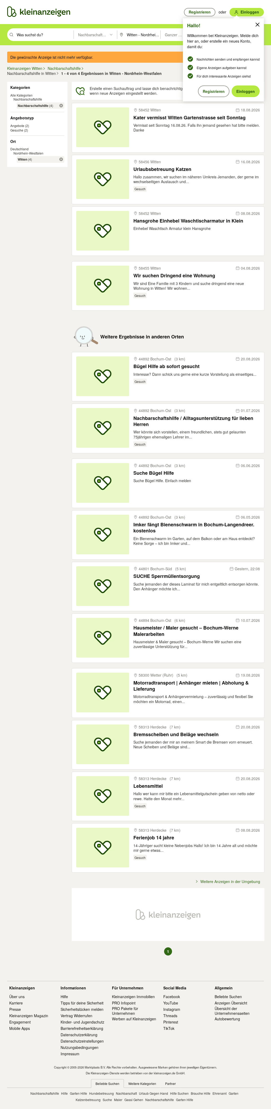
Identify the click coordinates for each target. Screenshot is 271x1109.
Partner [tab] (170, 1083)
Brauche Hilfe (200, 1093)
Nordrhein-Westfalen (28, 153)
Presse (15, 1009)
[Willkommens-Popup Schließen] (257, 24)
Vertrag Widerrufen (76, 1015)
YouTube (170, 1003)
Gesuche (16, 130)
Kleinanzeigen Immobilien (133, 996)
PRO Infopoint (124, 1003)
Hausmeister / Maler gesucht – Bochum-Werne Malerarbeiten (185, 631)
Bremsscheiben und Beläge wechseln (176, 734)
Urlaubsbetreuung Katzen (162, 169)
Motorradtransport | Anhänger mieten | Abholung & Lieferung (191, 686)
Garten (233, 1093)
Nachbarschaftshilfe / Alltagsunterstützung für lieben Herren (193, 421)
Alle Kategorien (21, 95)
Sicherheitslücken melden (82, 1009)
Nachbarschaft (126, 1093)
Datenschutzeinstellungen (82, 1041)
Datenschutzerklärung (79, 1034)
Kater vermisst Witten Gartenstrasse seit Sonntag (189, 118)
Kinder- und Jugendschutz (82, 1022)
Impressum (70, 1053)
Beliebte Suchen (228, 996)
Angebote (17, 125)
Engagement (20, 1022)
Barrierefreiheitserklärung (82, 1028)
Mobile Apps (19, 1028)
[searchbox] (45, 34)
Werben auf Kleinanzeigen (134, 1018)
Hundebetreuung (101, 1093)
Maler (118, 1099)
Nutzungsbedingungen (79, 1047)
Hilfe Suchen (179, 1093)
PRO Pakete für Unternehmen (125, 1011)
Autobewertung (227, 1018)
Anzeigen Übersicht (231, 1003)
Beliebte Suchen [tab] (107, 1083)
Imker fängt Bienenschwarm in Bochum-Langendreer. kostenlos (193, 528)
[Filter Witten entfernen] (61, 159)
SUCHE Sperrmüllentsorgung (166, 576)
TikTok (168, 1028)
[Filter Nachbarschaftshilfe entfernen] (61, 105)
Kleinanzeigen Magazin (28, 1015)
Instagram (171, 1009)
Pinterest (170, 1022)
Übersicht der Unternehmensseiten (232, 1011)
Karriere (16, 1003)
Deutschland (19, 149)
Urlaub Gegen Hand (153, 1093)
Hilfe (64, 996)
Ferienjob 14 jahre (153, 838)
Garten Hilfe (78, 1093)
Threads (170, 1015)
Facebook (171, 996)
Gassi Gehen (133, 1099)
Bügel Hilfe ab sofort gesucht (166, 366)
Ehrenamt (220, 1093)
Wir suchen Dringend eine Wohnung (174, 276)
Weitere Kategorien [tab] (142, 1083)
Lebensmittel (148, 786)
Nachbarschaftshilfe (27, 99)
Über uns (17, 996)
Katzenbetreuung (88, 1099)
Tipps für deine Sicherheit (82, 1003)
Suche (107, 1099)
